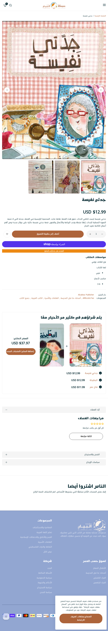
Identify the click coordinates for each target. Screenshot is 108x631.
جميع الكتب (24, 298)
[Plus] (90, 234)
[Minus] (102, 234)
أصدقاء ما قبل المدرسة (96, 573)
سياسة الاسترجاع (44, 587)
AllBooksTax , (87, 298)
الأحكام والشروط (45, 583)
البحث (49, 568)
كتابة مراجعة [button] (86, 436)
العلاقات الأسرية (45, 542)
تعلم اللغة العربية (44, 532)
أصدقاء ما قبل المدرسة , (70, 298)
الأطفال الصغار (99, 568)
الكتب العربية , (36, 298)
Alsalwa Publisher (86, 295)
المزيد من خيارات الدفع (54, 251)
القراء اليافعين (99, 583)
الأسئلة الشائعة (45, 573)
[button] (7, 90)
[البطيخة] (48, 345)
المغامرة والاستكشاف (42, 527)
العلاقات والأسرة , (51, 298)
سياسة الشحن (46, 592)
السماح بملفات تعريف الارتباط (81, 618)
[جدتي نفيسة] (86, 345)
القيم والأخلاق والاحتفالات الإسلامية (36, 537)
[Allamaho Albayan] (54, 5)
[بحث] (10, 5)
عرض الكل (47, 552)
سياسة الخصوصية (44, 578)
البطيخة (94, 380)
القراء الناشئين (99, 578)
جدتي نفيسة (91, 373)
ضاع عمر (94, 387)
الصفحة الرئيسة (100, 15)
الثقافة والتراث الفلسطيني (40, 547)
